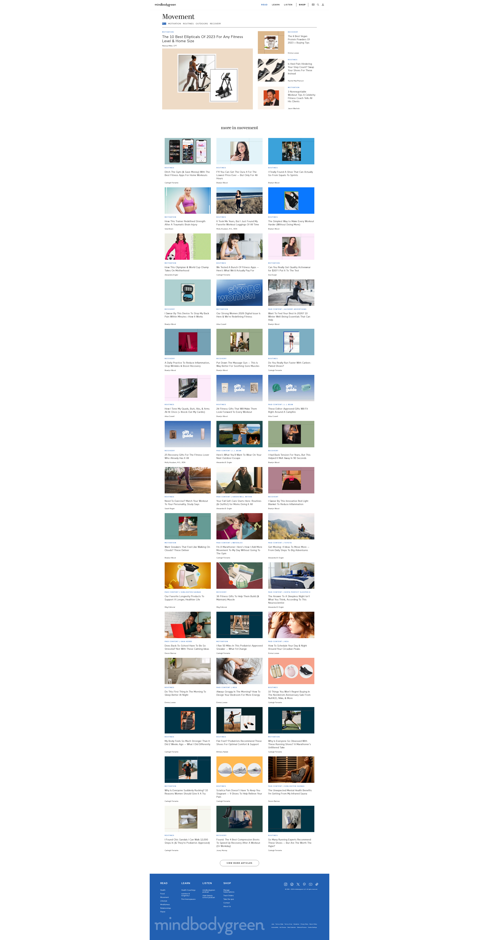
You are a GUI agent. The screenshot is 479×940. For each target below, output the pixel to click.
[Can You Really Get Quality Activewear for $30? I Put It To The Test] (291, 246)
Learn (185, 883)
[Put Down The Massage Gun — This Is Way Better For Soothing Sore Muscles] (239, 342)
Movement (164, 897)
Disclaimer (296, 924)
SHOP (302, 5)
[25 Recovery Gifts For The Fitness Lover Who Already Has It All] (188, 434)
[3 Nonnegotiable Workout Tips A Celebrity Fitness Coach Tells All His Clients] (272, 98)
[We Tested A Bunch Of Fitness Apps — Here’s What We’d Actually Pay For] (239, 246)
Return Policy (313, 924)
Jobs (272, 924)
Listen (207, 883)
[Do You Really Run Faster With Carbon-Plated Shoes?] (291, 342)
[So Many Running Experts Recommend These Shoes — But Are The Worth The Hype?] (291, 819)
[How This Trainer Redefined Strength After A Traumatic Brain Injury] (188, 200)
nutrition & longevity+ (185, 895)
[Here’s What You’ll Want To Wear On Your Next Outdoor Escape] (239, 434)
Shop (227, 883)
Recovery (215, 24)
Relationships (165, 908)
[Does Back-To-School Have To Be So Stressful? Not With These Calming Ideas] (188, 625)
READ (264, 5)
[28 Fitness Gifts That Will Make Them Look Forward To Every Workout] (239, 388)
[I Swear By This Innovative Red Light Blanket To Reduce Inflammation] (291, 480)
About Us (227, 906)
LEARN (276, 5)
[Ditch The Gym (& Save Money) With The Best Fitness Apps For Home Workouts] (188, 151)
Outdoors (202, 24)
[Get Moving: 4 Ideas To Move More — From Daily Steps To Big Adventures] (291, 526)
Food (162, 894)
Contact (226, 903)
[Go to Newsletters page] (313, 5)
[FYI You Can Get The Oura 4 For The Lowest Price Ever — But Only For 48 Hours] (239, 151)
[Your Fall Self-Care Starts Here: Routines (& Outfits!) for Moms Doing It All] (239, 480)
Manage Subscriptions (228, 891)
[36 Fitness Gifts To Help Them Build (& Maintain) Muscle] (239, 575)
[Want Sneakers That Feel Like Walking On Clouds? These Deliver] (188, 526)
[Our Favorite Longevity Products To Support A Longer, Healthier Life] (188, 575)
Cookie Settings (312, 927)
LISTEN (288, 5)
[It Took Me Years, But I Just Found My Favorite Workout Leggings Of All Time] (239, 200)
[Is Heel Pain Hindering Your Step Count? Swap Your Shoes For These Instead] (272, 70)
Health (162, 890)
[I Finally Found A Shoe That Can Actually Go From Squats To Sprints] (291, 151)
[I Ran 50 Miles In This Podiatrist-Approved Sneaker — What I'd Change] (239, 625)
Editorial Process (302, 927)
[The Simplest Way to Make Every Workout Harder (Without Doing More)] (291, 200)
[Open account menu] (322, 5)
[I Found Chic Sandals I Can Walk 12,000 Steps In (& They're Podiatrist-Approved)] (188, 819)
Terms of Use (288, 924)
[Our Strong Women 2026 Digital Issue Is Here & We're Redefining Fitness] (239, 292)
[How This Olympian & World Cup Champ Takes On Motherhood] (188, 246)
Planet (162, 912)
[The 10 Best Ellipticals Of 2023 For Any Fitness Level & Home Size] (207, 78)
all (164, 24)
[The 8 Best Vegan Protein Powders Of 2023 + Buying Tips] (272, 42)
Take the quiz (228, 899)
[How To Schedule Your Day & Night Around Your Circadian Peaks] (291, 625)
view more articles (239, 863)
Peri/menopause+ (188, 899)
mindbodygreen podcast (208, 891)
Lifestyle (163, 901)
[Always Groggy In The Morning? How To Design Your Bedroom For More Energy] (239, 671)
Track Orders (228, 896)
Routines (188, 24)
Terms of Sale (279, 924)
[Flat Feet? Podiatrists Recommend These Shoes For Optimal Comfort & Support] (239, 720)
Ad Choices (283, 927)
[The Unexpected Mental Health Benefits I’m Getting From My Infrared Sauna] (291, 769)
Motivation (174, 24)
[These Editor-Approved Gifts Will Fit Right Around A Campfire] (291, 388)
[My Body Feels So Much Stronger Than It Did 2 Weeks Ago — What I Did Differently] (188, 720)
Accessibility (274, 927)
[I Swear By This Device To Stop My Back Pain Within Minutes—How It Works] (188, 292)
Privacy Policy (304, 924)
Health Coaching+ (188, 890)
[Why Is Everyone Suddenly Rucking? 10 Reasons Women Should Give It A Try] (188, 769)
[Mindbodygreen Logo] (165, 5)
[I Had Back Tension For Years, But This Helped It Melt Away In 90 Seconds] (291, 434)
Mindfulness (165, 904)
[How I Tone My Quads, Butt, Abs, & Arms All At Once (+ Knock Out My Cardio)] (188, 388)
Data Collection (291, 927)
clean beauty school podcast (208, 896)
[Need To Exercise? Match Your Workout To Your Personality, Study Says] (188, 480)
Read (164, 883)
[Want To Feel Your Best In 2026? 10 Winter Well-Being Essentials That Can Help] (291, 292)
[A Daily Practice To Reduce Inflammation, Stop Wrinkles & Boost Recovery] (188, 342)
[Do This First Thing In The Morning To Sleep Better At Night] (188, 671)
